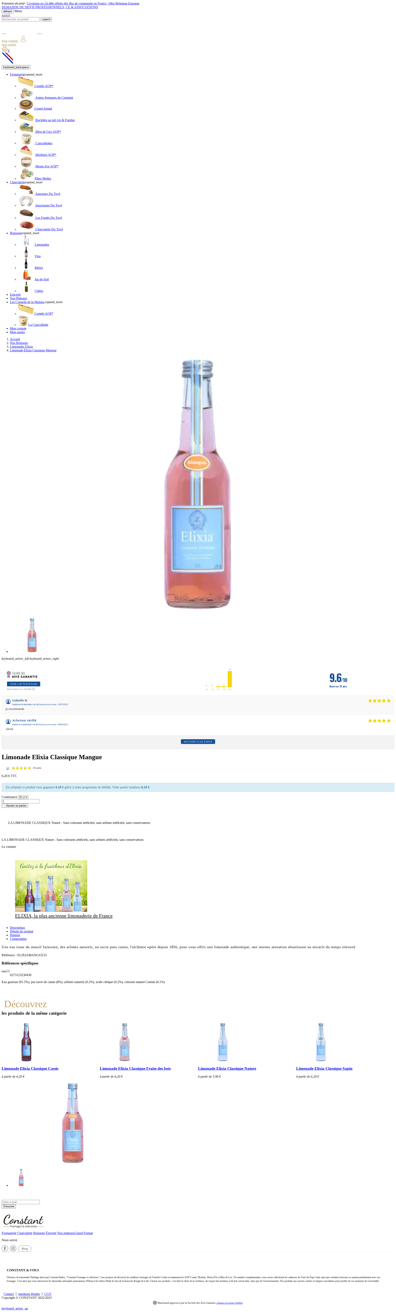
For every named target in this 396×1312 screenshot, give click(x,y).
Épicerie (51, 1233)
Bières (39, 267)
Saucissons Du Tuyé (48, 205)
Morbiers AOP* (45, 155)
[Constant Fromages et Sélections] (22, 34)
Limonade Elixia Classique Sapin (324, 1068)
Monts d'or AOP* (47, 166)
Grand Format (83, 1233)
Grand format (43, 108)
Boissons (39, 1233)
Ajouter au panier (14, 805)
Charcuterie (24, 1233)
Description (17, 927)
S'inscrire (8, 1206)
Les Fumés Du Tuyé (48, 217)
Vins (38, 256)
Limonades (42, 244)
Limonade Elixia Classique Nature (227, 1068)
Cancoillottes (43, 143)
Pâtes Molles (43, 178)
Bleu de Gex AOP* (48, 131)
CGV (48, 1294)
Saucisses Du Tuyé (47, 194)
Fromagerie (9, 1233)
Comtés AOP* (43, 86)
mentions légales (29, 1294)
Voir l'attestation (23, 684)
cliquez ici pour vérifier (230, 1302)
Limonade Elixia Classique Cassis (30, 1068)
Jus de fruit (42, 279)
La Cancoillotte (38, 324)
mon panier (9, 44)
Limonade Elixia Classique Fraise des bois (135, 1068)
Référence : (9, 955)
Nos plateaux (65, 1233)
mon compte (10, 41)
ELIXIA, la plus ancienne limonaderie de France (64, 915)
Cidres (39, 291)
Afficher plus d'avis (198, 741)
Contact (9, 1294)
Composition (18, 939)
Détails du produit (21, 931)
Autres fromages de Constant (54, 97)
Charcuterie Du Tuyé (49, 229)
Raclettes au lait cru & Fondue (55, 120)
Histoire (15, 935)
